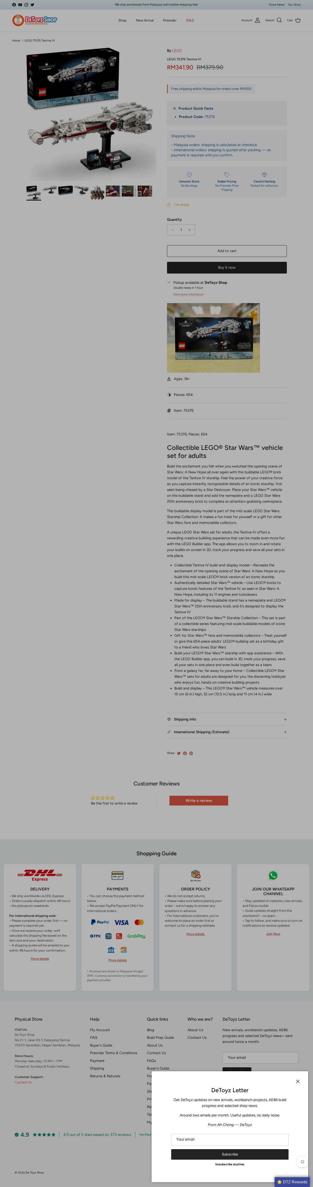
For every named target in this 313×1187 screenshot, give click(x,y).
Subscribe (230, 1154)
